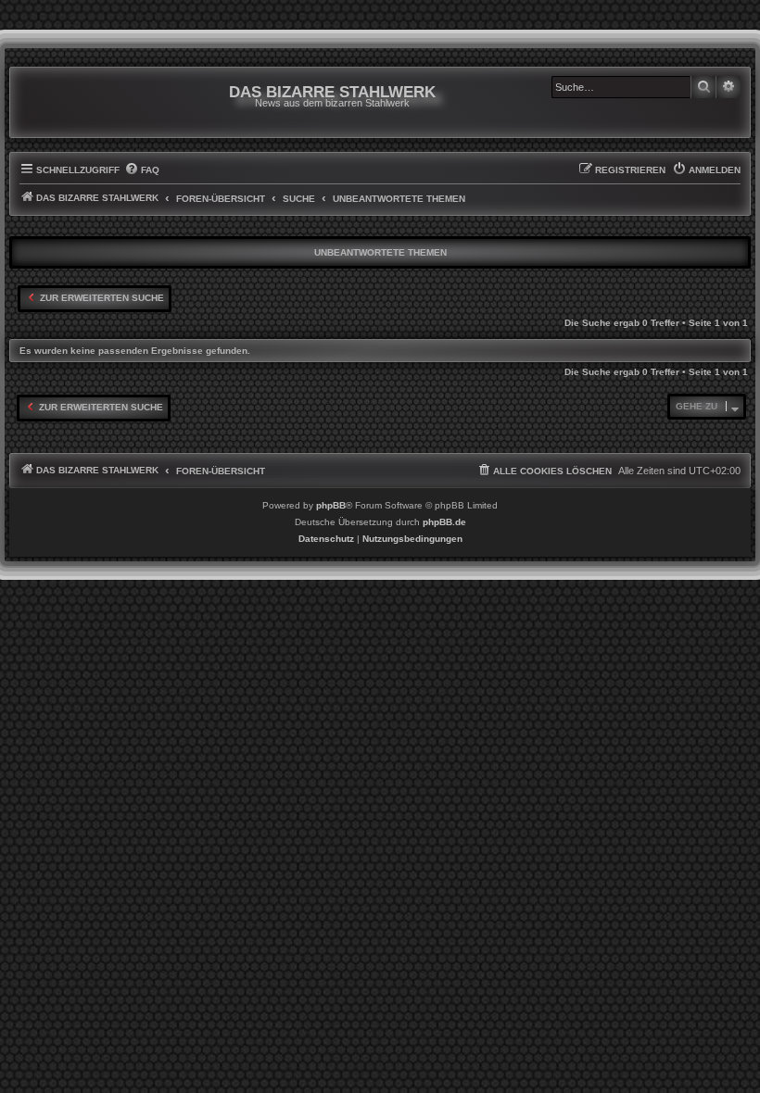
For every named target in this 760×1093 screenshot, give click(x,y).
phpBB (331, 505)
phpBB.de (444, 522)
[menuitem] (141, 170)
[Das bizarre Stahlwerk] (94, 102)
